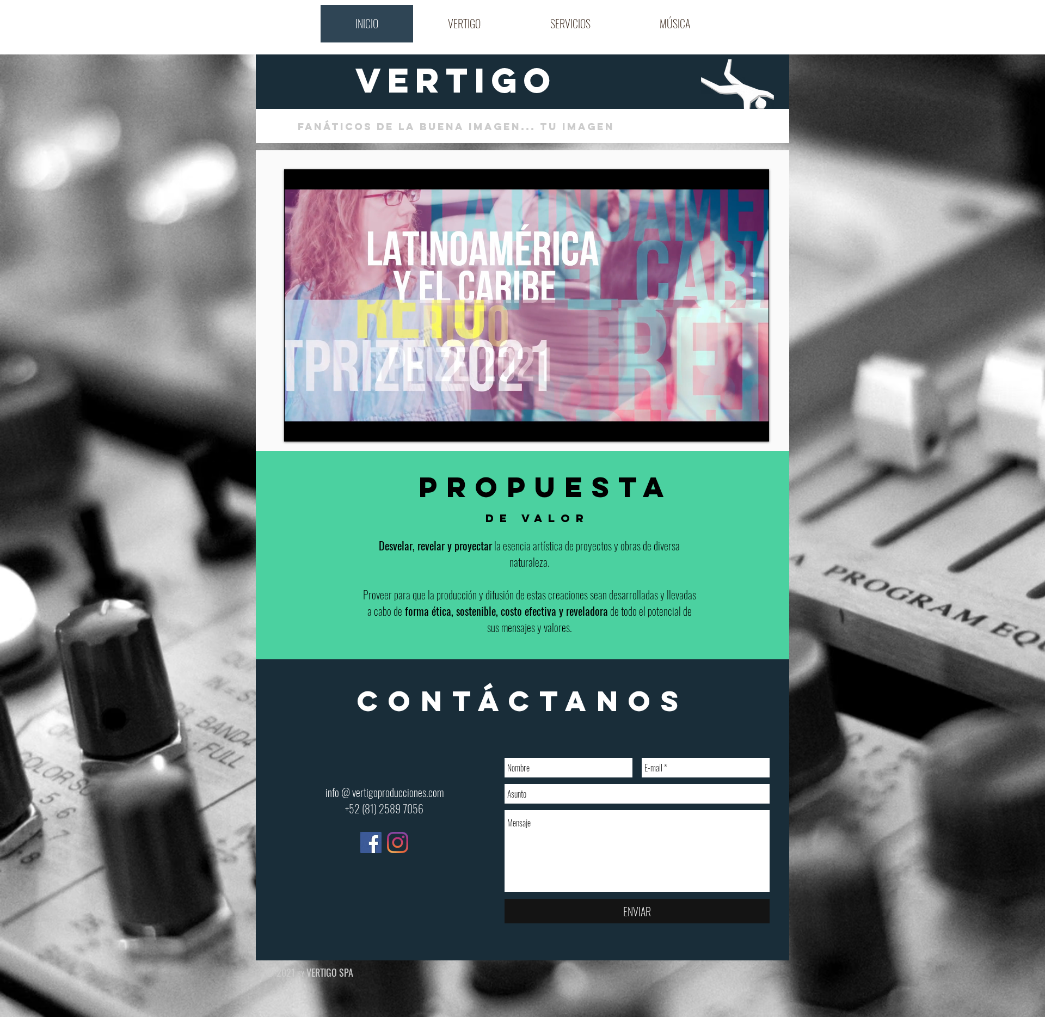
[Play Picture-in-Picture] (736, 427)
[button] (464, 23)
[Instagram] (397, 842)
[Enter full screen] (754, 427)
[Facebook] (371, 842)
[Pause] (298, 427)
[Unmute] (317, 427)
